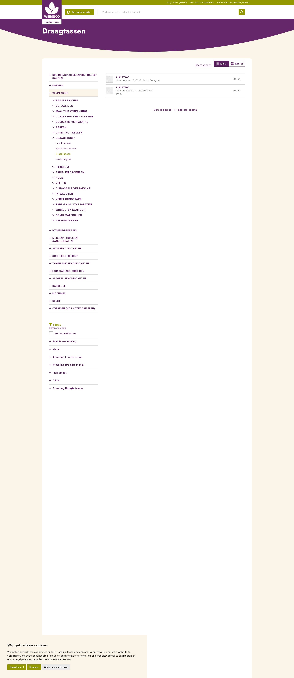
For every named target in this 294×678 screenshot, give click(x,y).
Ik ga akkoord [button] (17, 667)
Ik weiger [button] (34, 667)
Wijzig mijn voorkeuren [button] (56, 667)
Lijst (223, 63)
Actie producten (65, 333)
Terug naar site (81, 12)
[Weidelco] (52, 12)
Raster (239, 63)
